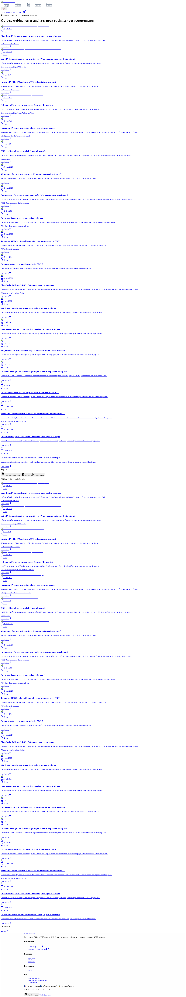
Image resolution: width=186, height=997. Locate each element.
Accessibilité (32, 982)
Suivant (3, 931)
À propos (31, 958)
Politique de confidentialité (37, 980)
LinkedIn (48, 995)
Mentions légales (34, 978)
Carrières (38, 6)
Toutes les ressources (12, 475)
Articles (28, 475)
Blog (28, 6)
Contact (49, 6)
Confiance (18, 6)
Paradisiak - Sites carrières (37, 950)
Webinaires (40, 475)
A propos (6, 6)
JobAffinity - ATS (34, 947)
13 (5, 928)
